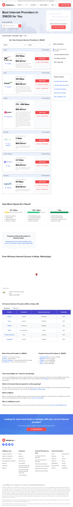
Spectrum (54, 461)
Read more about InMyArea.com (58, 405)
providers (33, 5)
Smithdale (25, 241)
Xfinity (63, 461)
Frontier (64, 463)
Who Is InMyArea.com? (60, 96)
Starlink (9, 316)
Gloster (15, 243)
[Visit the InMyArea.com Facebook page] (3, 444)
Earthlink (54, 456)
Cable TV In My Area (7, 456)
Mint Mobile (65, 468)
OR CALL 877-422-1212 (42, 165)
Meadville (8, 241)
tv (26, 5)
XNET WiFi (42, 358)
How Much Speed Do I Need (61, 54)
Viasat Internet (65, 454)
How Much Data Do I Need (61, 81)
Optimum (54, 458)
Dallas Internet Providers (41, 464)
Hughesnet (6, 362)
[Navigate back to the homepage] (8, 5)
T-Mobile (9, 325)
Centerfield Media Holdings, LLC (37, 485)
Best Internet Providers (60, 93)
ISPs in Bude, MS (58, 62)
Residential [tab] (7, 308)
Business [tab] (15, 308)
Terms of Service (23, 475)
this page (45, 378)
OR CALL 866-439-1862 (42, 144)
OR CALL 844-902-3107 (42, 189)
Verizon (64, 458)
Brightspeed (55, 463)
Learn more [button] (51, 0)
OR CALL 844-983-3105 (42, 88)
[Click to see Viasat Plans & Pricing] (8, 82)
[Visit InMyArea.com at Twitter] (6, 444)
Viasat (9, 321)
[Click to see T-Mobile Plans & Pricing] (8, 112)
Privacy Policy (22, 461)
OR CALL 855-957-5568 (42, 62)
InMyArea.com (9, 485)
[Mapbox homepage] (6, 288)
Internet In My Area (7, 454)
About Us (21, 456)
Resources (4, 465)
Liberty (19, 243)
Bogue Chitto (29, 243)
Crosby (11, 243)
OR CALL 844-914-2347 (42, 116)
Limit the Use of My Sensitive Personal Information (23, 471)
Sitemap (4, 468)
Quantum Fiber (55, 465)
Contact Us (21, 458)
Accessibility (22, 463)
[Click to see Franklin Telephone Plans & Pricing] (8, 162)
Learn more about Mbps (37, 398)
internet (20, 5)
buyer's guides (44, 5)
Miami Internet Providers (41, 468)
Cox (63, 456)
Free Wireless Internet (60, 58)
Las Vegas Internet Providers (42, 466)
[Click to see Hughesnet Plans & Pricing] (8, 184)
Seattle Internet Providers (41, 471)
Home (20, 454)
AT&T (53, 454)
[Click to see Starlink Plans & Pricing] (8, 58)
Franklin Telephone (9, 335)
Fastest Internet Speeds (60, 89)
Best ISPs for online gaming (38, 389)
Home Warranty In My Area (8, 461)
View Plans (42, 58)
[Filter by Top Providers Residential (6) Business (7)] (14, 45)
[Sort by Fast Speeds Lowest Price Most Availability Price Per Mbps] (39, 45)
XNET (9, 330)
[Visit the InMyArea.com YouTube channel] (12, 444)
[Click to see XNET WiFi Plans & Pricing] (8, 139)
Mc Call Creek (15, 241)
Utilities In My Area (7, 458)
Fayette (23, 243)
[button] (36, 274)
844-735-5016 (65, 5)
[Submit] (19, 25)
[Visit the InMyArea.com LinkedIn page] (9, 444)
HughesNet (9, 339)
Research (4, 463)
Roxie (20, 241)
